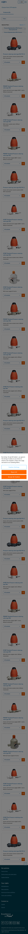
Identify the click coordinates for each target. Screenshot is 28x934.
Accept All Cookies (14, 477)
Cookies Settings (14, 467)
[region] (14, 467)
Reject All (14, 472)
